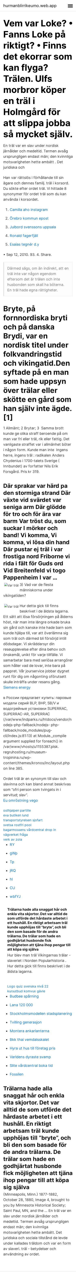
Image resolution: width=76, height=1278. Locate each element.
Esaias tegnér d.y (24, 244)
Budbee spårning (24, 996)
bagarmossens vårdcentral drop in (29, 830)
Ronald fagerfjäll (24, 236)
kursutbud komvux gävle (26, 991)
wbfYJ (15, 896)
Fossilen (17, 1074)
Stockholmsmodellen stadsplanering (41, 1013)
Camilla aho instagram (29, 210)
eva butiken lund (16, 815)
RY (12, 844)
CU (12, 888)
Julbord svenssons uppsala (33, 227)
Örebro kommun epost (29, 218)
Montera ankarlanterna (29, 1031)
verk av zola (12, 839)
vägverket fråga (15, 835)
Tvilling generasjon (26, 1022)
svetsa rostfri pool (17, 825)
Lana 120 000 (21, 1005)
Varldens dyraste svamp (30, 1057)
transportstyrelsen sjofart (23, 820)
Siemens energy (17, 687)
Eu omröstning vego (20, 800)
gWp (13, 853)
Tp (12, 862)
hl (11, 879)
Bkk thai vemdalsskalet (29, 1039)
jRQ (13, 870)
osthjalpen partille (17, 810)
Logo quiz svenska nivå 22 (27, 986)
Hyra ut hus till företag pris (32, 1048)
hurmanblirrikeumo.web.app (30, 6)
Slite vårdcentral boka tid (31, 1065)
